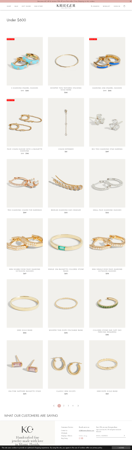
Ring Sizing (64, 438)
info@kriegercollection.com (86, 431)
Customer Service (67, 427)
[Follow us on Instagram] (80, 438)
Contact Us (64, 431)
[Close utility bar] (130, 1)
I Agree (121, 448)
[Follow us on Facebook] (82, 438)
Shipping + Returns (66, 436)
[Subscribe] (124, 435)
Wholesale (64, 433)
